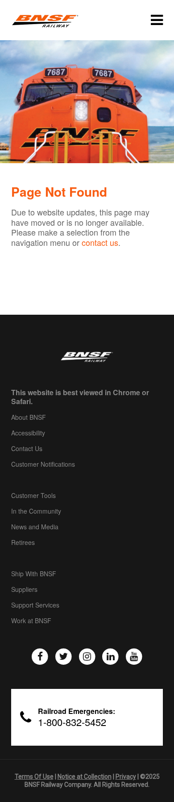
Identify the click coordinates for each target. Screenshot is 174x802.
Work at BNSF (31, 621)
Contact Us (26, 449)
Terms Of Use (34, 776)
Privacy (126, 776)
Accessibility (28, 433)
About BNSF (28, 418)
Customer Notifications (43, 464)
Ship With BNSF (33, 574)
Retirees (23, 543)
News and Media (34, 527)
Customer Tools (33, 496)
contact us (100, 242)
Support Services (35, 605)
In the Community (36, 511)
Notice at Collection (85, 776)
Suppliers (24, 590)
